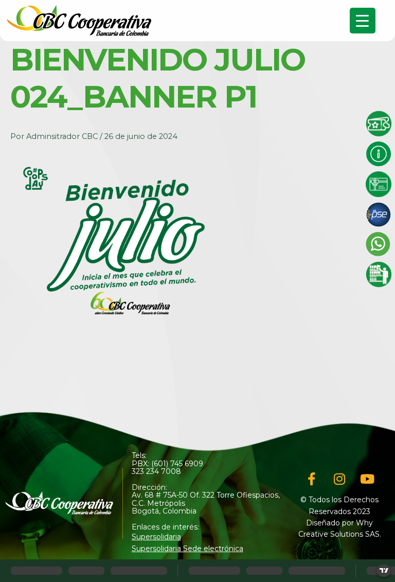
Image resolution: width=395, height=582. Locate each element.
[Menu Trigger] (362, 20)
